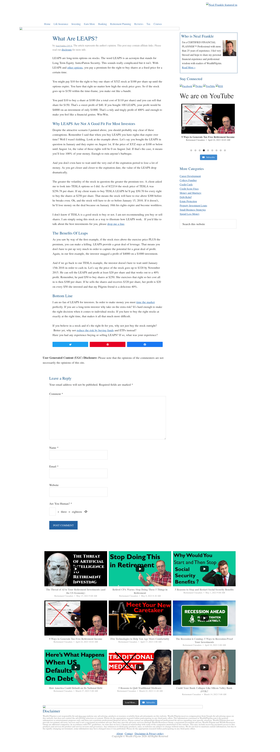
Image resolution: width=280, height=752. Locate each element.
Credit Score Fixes (189, 188)
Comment (56, 394)
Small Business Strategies (193, 209)
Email (53, 466)
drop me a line (115, 224)
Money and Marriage (190, 193)
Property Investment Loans (193, 205)
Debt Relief (186, 197)
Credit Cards (186, 184)
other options (75, 67)
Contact (129, 733)
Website (54, 485)
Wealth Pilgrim (72, 10)
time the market (145, 302)
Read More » (188, 67)
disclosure (67, 49)
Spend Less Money (189, 214)
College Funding (188, 180)
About (119, 733)
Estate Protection (188, 201)
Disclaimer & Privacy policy (149, 733)
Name (53, 447)
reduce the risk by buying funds (95, 330)
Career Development (190, 176)
